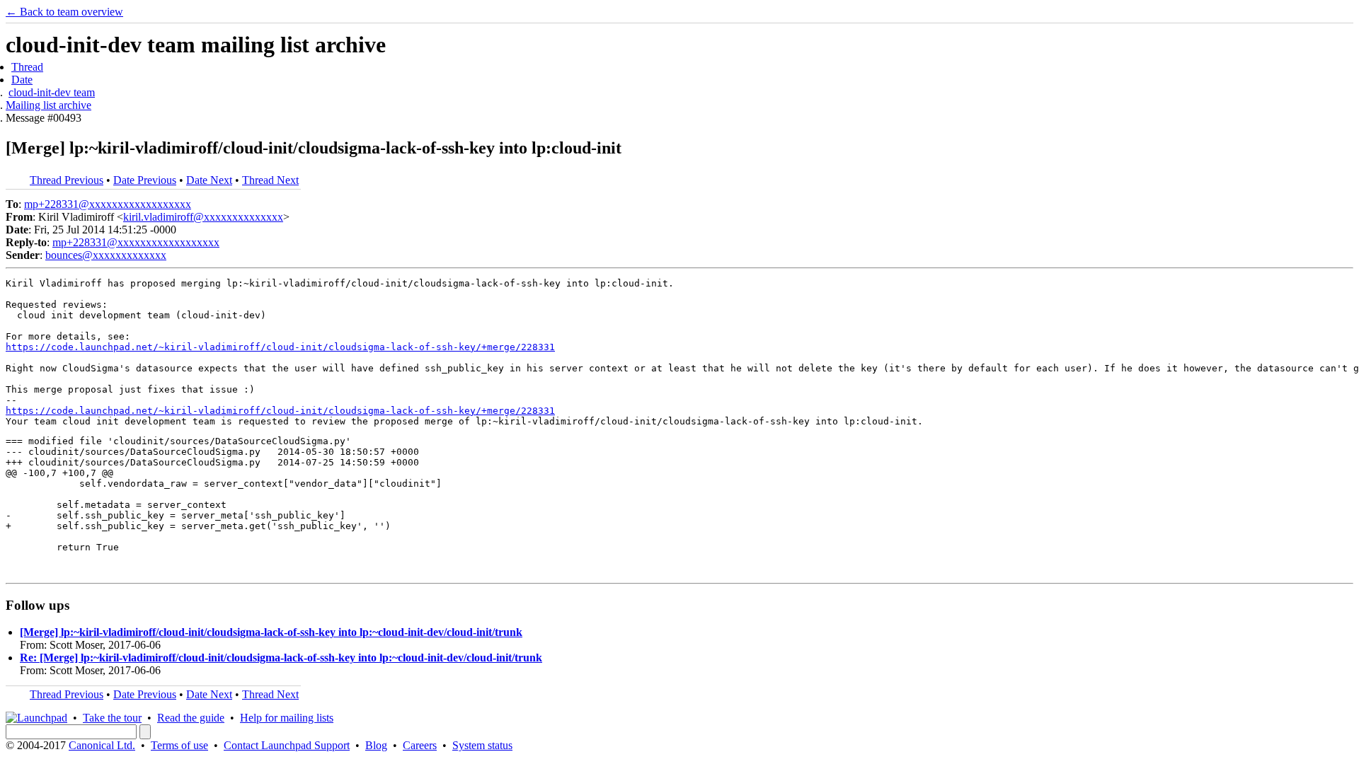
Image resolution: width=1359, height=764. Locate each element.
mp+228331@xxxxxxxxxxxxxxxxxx (107, 204)
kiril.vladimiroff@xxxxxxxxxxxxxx (203, 217)
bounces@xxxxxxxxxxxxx (105, 255)
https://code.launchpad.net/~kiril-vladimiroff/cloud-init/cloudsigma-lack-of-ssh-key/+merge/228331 (280, 347)
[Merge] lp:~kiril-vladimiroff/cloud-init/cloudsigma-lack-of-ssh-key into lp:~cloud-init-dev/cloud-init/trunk (271, 632)
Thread (27, 67)
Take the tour (112, 718)
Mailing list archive (48, 105)
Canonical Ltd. (102, 745)
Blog (376, 745)
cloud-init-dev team (51, 92)
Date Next (209, 180)
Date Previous (144, 180)
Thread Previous (66, 180)
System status (482, 745)
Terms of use (179, 745)
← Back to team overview (64, 12)
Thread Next (270, 180)
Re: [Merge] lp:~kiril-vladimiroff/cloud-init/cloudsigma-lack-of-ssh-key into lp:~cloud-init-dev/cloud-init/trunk (281, 658)
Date (22, 80)
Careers (420, 745)
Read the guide (190, 718)
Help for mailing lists (286, 718)
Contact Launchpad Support (287, 745)
